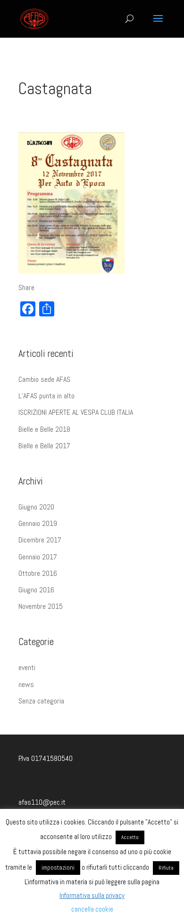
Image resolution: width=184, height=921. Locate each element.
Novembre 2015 (40, 606)
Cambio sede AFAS (44, 379)
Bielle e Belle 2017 (44, 446)
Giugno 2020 (36, 507)
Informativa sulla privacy (92, 895)
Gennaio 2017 (37, 557)
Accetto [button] (130, 837)
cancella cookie (92, 909)
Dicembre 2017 (39, 540)
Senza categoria (41, 701)
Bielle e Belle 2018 (44, 429)
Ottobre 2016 (37, 573)
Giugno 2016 (36, 590)
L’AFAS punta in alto (46, 396)
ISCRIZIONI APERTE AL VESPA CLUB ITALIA (75, 412)
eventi (26, 667)
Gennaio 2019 (37, 523)
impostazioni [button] (58, 868)
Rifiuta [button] (166, 867)
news (26, 684)
